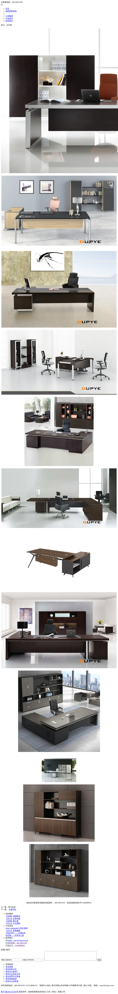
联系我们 (9, 21)
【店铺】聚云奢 (12, 921)
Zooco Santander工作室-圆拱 (17, 928)
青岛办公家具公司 (13, 974)
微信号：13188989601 (16, 945)
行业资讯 (9, 18)
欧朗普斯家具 (11, 14)
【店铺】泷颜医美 (13, 916)
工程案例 (9, 16)
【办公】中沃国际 (13, 923)
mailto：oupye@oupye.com (17, 940)
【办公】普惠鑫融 (13, 931)
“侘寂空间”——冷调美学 (16, 933)
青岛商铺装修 (11, 979)
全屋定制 (12, 909)
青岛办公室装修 (12, 981)
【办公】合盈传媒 (13, 918)
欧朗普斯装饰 (11, 11)
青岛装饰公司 (11, 969)
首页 (7, 9)
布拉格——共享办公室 (15, 935)
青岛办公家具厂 (12, 971)
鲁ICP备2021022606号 (10, 992)
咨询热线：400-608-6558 (17, 943)
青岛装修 (9, 967)
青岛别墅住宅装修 (13, 976)
